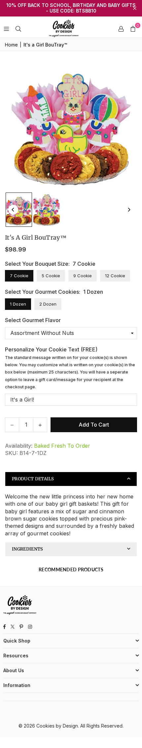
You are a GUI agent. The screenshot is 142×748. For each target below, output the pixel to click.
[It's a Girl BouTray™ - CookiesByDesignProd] (19, 209)
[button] (133, 29)
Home (11, 44)
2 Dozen (47, 304)
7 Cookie (19, 275)
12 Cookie (115, 275)
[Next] (129, 210)
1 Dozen (18, 304)
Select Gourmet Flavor (33, 320)
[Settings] (121, 29)
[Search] (18, 28)
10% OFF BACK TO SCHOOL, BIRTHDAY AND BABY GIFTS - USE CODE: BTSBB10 (71, 8)
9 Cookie (82, 275)
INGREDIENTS (27, 549)
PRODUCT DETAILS (33, 479)
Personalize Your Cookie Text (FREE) (70, 367)
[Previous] (13, 210)
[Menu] (6, 28)
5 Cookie (51, 275)
